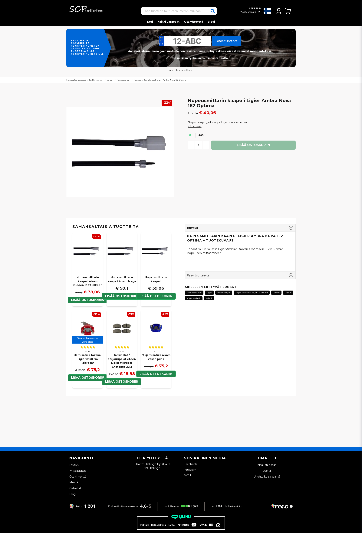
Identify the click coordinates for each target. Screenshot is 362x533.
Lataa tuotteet (227, 41)
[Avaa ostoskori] (288, 11)
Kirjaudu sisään (267, 465)
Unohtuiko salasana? (267, 476)
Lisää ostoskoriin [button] (87, 377)
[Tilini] (278, 11)
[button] (213, 11)
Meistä (73, 482)
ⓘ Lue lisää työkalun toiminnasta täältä (200, 58)
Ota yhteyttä (193, 21)
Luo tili (267, 470)
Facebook (190, 463)
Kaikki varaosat (168, 21)
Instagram (190, 469)
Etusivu (74, 465)
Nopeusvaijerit (123, 80)
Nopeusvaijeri (223, 292)
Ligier (209, 292)
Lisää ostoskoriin (121, 296)
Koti (150, 21)
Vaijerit (110, 80)
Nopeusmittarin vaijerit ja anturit (251, 292)
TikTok (188, 475)
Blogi (211, 21)
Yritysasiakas (77, 470)
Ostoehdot (76, 488)
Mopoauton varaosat (76, 80)
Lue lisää (195, 126)
